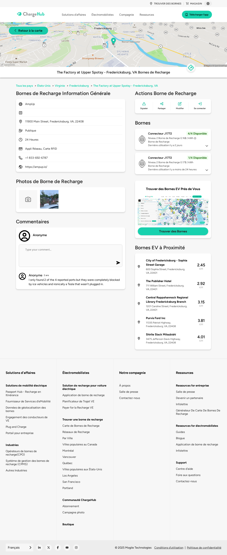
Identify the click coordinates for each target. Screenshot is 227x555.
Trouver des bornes (167, 3)
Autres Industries (16, 470)
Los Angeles (70, 475)
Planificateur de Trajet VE (78, 401)
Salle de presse (128, 391)
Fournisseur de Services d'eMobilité (28, 401)
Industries (12, 445)
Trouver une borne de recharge (82, 419)
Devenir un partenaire (189, 398)
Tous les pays (24, 85)
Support (181, 462)
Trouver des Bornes (173, 231)
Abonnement (70, 506)
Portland (67, 488)
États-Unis (43, 85)
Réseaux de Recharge (76, 432)
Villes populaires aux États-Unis (82, 469)
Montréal (68, 450)
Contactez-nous (129, 398)
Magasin (196, 3)
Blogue (180, 438)
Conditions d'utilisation (168, 547)
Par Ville (67, 438)
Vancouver (69, 457)
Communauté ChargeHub (79, 500)
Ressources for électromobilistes (197, 425)
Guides (180, 432)
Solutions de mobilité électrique (26, 385)
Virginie (60, 85)
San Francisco (71, 481)
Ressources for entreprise (192, 385)
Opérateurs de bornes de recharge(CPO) (21, 452)
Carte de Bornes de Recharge (80, 425)
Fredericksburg (79, 85)
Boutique (68, 524)
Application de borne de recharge (83, 395)
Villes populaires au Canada (79, 444)
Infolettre (182, 404)
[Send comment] (118, 263)
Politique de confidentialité (204, 547)
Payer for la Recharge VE (77, 407)
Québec (67, 463)
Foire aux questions (188, 475)
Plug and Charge (16, 426)
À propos (124, 385)
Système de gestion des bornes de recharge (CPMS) (27, 462)
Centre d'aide (184, 468)
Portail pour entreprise (20, 433)
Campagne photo (73, 512)
